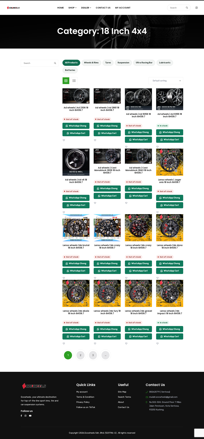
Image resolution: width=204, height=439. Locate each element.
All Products (71, 63)
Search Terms (124, 397)
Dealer (85, 7)
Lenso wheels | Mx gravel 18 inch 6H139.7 (138, 312)
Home (60, 7)
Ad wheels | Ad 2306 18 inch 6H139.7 (76, 109)
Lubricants (164, 63)
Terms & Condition (85, 397)
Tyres (108, 63)
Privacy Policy (83, 402)
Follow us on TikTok (85, 407)
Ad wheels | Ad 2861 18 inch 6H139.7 (107, 109)
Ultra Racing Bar (144, 63)
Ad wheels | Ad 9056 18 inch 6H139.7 (138, 115)
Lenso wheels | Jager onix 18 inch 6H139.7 (169, 181)
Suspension (123, 63)
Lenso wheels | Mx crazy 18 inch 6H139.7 (107, 246)
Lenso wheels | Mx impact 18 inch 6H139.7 (169, 312)
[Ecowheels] (13, 7)
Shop (71, 7)
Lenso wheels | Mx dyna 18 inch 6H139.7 (169, 246)
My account (122, 7)
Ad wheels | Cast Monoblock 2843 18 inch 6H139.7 (138, 170)
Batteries (70, 70)
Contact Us (103, 7)
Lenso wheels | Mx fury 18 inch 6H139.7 (107, 312)
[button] (64, 140)
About (121, 402)
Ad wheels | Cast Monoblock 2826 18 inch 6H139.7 (107, 170)
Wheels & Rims (91, 63)
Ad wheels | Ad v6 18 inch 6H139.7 (76, 181)
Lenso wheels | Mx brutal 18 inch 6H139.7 (76, 246)
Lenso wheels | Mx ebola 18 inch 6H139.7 (76, 312)
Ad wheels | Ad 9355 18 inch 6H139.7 (170, 115)
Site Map (122, 392)
